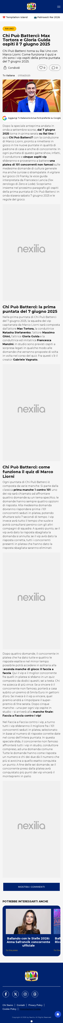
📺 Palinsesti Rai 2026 (47, 17)
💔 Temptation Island (15, 17)
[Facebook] (4, 992)
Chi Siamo (8, 1005)
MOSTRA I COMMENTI (31, 886)
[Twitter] (13, 992)
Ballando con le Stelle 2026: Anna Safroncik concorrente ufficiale (28, 942)
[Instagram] (23, 992)
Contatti (21, 1005)
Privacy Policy (35, 1005)
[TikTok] (33, 992)
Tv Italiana (9, 75)
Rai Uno (9, 28)
